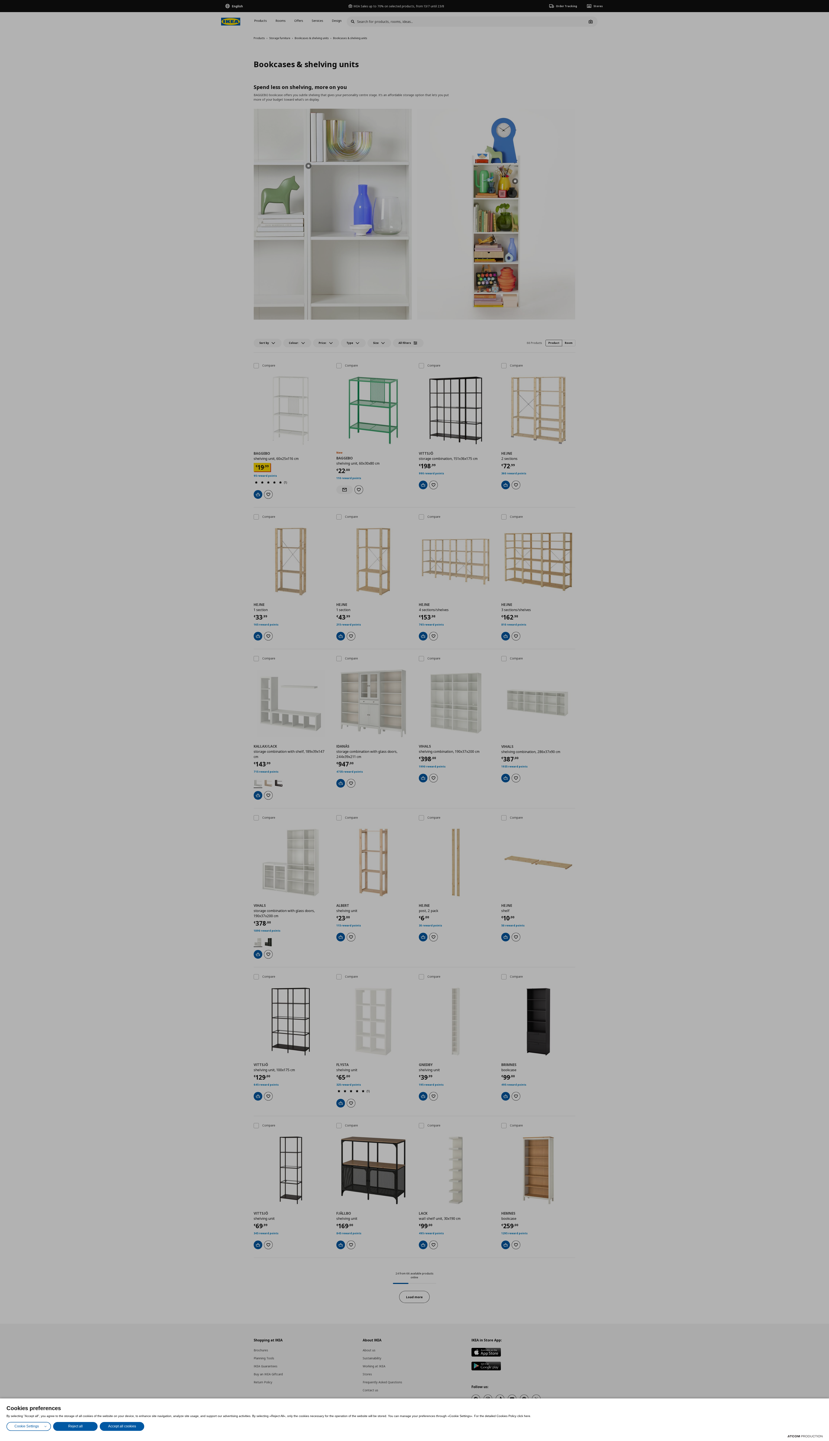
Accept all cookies (122, 1426)
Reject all (75, 1426)
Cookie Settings (26, 1426)
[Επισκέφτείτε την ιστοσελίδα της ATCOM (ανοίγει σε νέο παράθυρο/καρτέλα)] (805, 1436)
